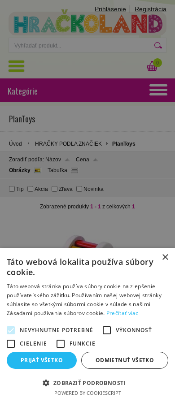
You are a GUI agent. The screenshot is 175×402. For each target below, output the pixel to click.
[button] (87, 382)
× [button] (165, 257)
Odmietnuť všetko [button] (125, 360)
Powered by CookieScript (87, 392)
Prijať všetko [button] (42, 360)
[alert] (87, 201)
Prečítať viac (122, 313)
